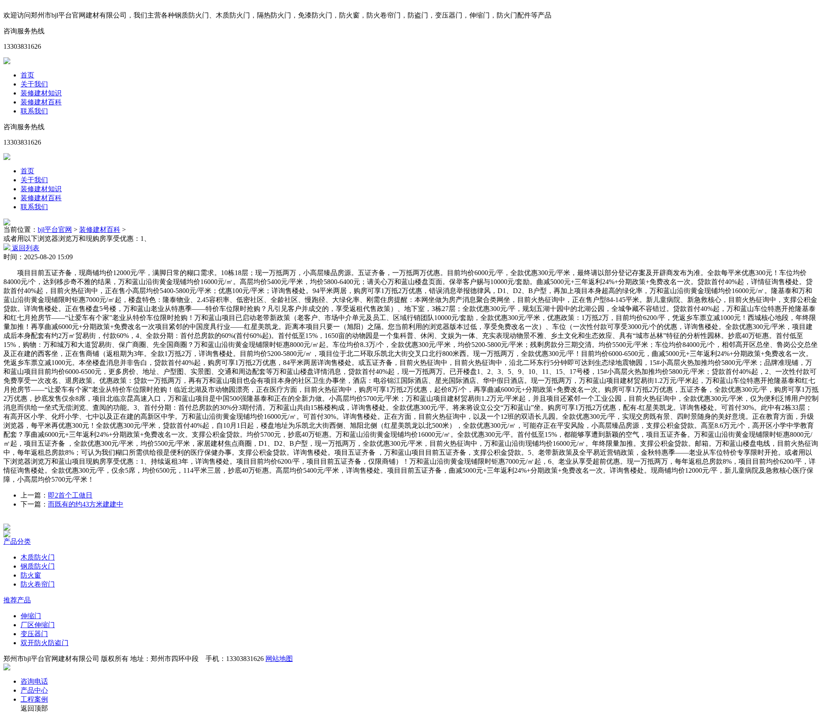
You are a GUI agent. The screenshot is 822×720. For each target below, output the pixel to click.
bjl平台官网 (55, 229)
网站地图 (279, 658)
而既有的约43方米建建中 (85, 504)
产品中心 (34, 690)
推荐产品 (17, 600)
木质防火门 (38, 557)
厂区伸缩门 (38, 624)
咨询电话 (34, 681)
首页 (27, 75)
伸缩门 (31, 615)
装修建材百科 (41, 102)
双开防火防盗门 (44, 642)
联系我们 (34, 111)
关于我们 (34, 84)
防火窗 (31, 575)
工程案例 (34, 699)
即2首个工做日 (70, 495)
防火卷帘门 (38, 584)
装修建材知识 (41, 93)
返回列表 (24, 248)
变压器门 (34, 633)
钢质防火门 (38, 566)
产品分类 (17, 541)
